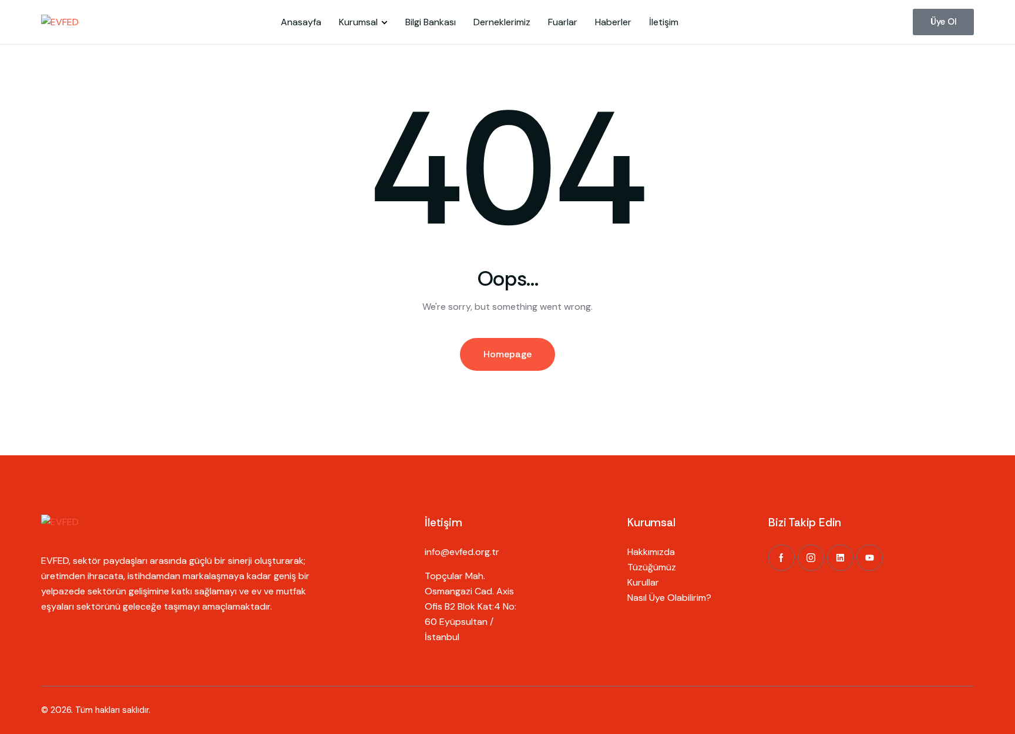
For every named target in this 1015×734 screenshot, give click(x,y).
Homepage (507, 354)
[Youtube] (869, 557)
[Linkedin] (840, 557)
